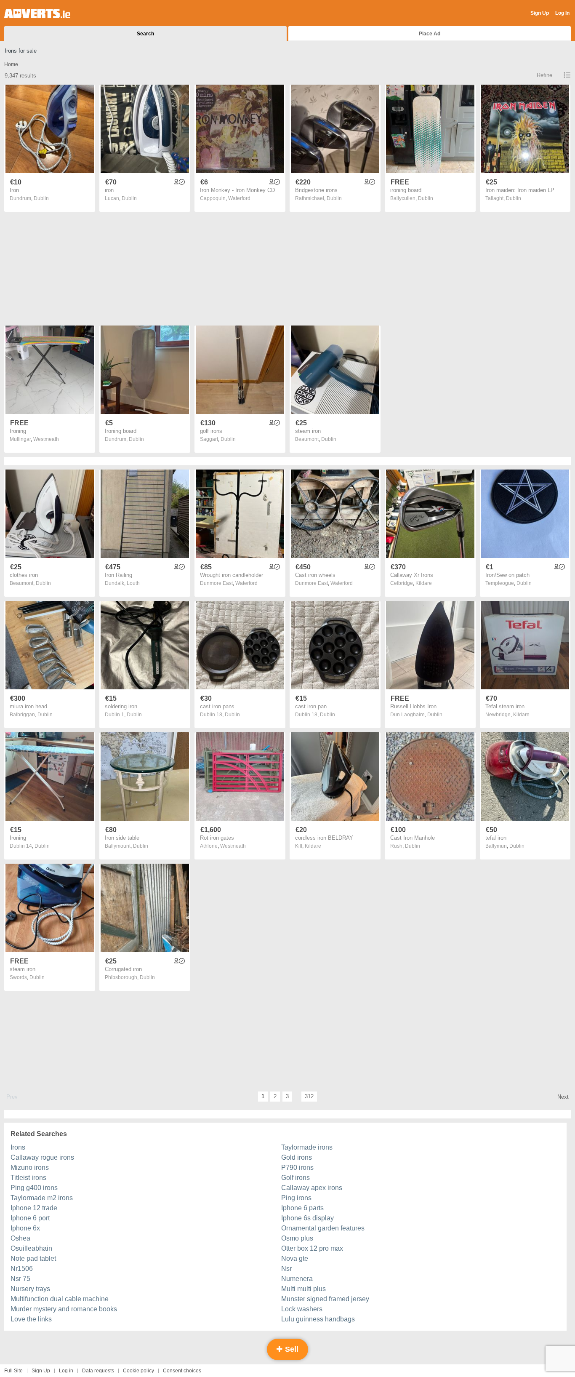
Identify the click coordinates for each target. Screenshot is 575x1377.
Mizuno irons (30, 1167)
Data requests (98, 1371)
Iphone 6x (25, 1228)
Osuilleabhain (31, 1248)
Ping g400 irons (34, 1187)
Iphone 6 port (30, 1218)
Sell (290, 1349)
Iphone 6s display (307, 1218)
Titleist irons (28, 1177)
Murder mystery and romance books (64, 1309)
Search (145, 34)
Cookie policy (138, 1371)
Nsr (286, 1268)
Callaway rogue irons (42, 1157)
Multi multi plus (303, 1288)
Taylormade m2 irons (42, 1197)
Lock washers (301, 1309)
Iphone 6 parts (302, 1208)
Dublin (41, 198)
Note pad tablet (33, 1258)
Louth (133, 583)
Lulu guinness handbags (318, 1319)
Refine (544, 75)
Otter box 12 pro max (312, 1248)
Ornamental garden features (323, 1228)
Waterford (239, 198)
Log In (562, 13)
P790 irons (297, 1167)
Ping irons (296, 1197)
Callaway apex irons (311, 1187)
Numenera (297, 1278)
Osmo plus (297, 1238)
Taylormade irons (307, 1147)
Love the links (31, 1319)
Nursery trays (30, 1288)
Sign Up (539, 13)
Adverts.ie (37, 13)
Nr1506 (22, 1268)
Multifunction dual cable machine (60, 1298)
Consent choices (182, 1371)
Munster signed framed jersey (325, 1298)
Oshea (20, 1238)
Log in (66, 1371)
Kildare (423, 583)
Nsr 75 (20, 1278)
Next (563, 1097)
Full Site (13, 1371)
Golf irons (295, 1177)
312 (309, 1096)
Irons (18, 1147)
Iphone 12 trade (34, 1208)
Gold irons (296, 1157)
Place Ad (429, 34)
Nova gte (294, 1258)
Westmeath (46, 439)
